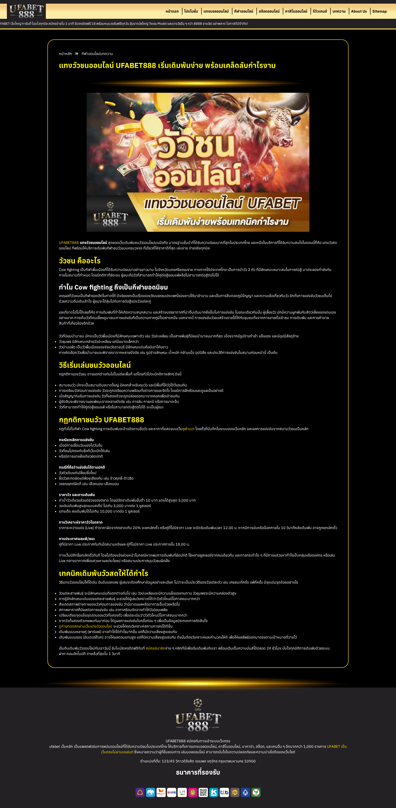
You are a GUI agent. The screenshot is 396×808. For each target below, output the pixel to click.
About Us (359, 11)
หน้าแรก (172, 11)
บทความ (339, 11)
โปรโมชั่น (191, 11)
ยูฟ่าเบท (188, 428)
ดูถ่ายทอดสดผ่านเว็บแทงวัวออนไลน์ (85, 626)
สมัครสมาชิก (155, 648)
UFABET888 (69, 242)
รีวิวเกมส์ (320, 11)
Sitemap (379, 11)
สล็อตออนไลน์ (269, 11)
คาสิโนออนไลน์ (296, 11)
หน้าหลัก (65, 53)
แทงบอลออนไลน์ (216, 11)
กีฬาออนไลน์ (243, 11)
